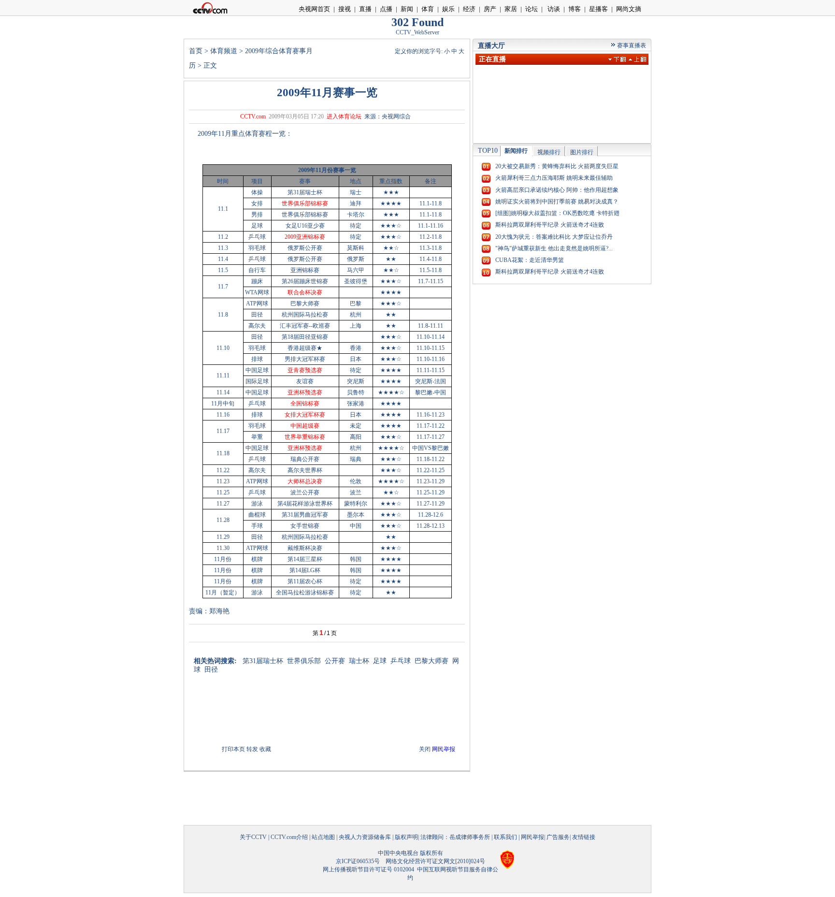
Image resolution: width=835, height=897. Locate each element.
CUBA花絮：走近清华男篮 (529, 260)
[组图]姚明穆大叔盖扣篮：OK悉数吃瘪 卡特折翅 (557, 213)
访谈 (553, 9)
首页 (195, 51)
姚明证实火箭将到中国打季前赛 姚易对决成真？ (557, 201)
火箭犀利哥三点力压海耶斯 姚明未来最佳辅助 (554, 177)
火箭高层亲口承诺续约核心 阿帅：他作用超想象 (557, 190)
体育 (427, 9)
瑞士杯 (359, 661)
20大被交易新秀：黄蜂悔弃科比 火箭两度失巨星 (557, 166)
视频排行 (549, 152)
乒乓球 (400, 661)
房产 (490, 9)
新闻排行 (516, 150)
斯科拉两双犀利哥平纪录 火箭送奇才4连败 (549, 224)
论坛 (531, 9)
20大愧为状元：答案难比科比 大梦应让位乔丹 (554, 236)
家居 (510, 9)
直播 (365, 9)
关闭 (425, 749)
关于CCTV (253, 837)
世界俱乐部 (304, 661)
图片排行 (581, 152)
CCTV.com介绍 (289, 837)
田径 (211, 669)
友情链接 (583, 837)
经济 (469, 9)
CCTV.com (253, 116)
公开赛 (335, 661)
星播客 (598, 9)
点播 (386, 9)
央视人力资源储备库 (365, 837)
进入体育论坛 (344, 116)
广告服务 (558, 837)
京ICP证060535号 (358, 861)
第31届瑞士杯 (263, 661)
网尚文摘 (628, 9)
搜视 (344, 9)
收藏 (265, 749)
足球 (380, 661)
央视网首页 (314, 9)
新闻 (407, 9)
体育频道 (223, 51)
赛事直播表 (631, 45)
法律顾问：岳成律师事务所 (455, 837)
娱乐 (448, 9)
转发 (252, 749)
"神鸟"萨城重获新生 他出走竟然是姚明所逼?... (554, 248)
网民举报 (532, 837)
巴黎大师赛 (431, 661)
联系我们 (505, 837)
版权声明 (406, 837)
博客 (574, 9)
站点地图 (323, 837)
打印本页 (233, 749)
